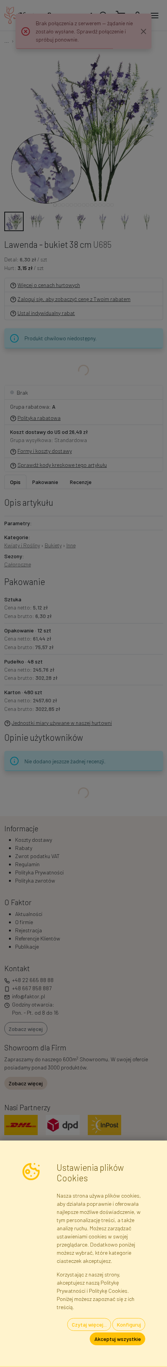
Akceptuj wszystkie (117, 1339)
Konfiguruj (129, 1324)
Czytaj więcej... (89, 1324)
